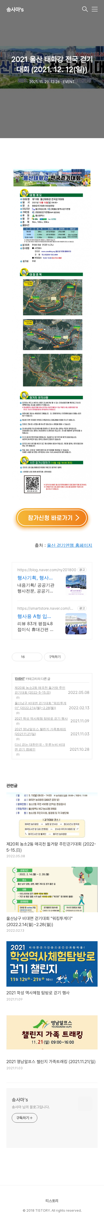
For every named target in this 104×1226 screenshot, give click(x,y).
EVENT (20, 679)
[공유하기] (29, 657)
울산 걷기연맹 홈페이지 (69, 545)
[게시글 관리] (36, 657)
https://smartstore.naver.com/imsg (46, 608)
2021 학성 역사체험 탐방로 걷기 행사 (41, 718)
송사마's (15, 9)
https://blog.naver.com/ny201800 (46, 569)
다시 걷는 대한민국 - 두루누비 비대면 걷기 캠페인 (40, 747)
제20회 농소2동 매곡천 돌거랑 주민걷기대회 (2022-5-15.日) (40, 690)
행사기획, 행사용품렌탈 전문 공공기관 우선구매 (35, 578)
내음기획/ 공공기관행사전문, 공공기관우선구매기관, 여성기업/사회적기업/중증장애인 (36, 588)
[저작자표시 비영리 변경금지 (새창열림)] (72, 657)
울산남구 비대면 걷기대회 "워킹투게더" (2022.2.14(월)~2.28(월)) (40, 705)
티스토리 (52, 1201)
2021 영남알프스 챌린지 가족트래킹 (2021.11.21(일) (40, 731)
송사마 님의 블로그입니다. (31, 1107)
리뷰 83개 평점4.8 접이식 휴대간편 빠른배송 (35, 626)
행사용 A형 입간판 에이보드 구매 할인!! (35, 616)
